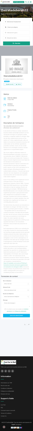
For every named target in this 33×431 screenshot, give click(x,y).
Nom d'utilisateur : (7, 280)
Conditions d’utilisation (6, 388)
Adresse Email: (6, 287)
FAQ (2, 407)
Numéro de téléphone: (8, 293)
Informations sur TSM (6, 382)
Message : (5, 300)
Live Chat (3, 405)
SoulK (13, 424)
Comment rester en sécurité (8, 410)
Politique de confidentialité (20, 311)
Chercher (17, 43)
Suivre (19, 84)
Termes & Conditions (6, 413)
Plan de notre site (5, 385)
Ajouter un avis (10, 84)
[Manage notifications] (4, 427)
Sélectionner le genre (12, 32)
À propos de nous (5, 394)
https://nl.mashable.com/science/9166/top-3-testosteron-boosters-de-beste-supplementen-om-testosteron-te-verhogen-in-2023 (16, 265)
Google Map (7, 81)
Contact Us (3, 416)
